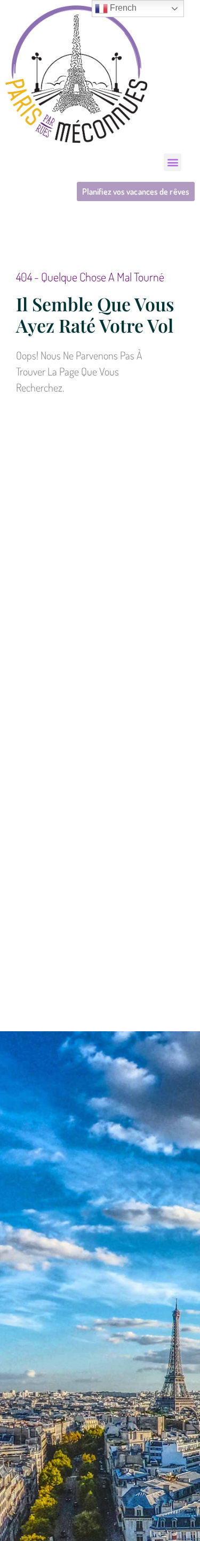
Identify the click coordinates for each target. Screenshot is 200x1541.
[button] (172, 162)
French (122, 7)
